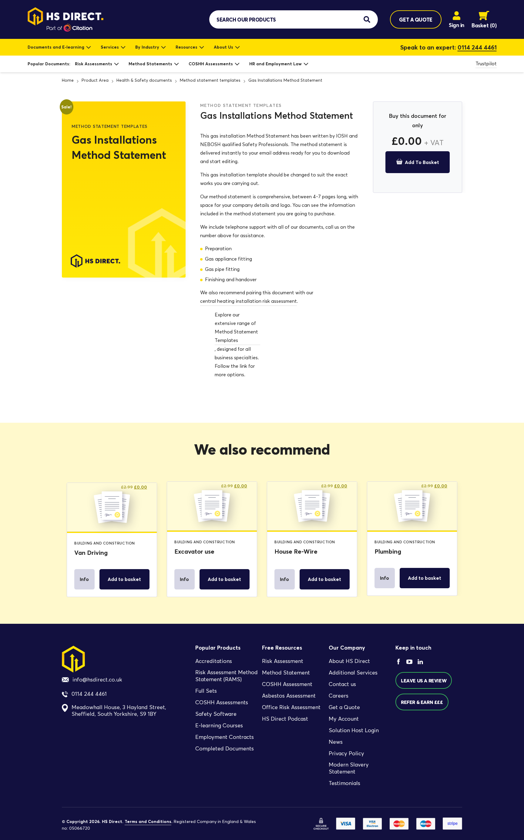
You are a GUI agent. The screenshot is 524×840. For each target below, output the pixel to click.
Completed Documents (224, 748)
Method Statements (150, 64)
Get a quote (415, 19)
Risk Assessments (93, 64)
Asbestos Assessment (289, 695)
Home (68, 80)
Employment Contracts (224, 737)
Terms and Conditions (148, 821)
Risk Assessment (282, 661)
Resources (186, 47)
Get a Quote (344, 707)
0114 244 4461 (477, 47)
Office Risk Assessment (291, 707)
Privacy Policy (346, 753)
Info (84, 579)
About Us (223, 47)
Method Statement (286, 672)
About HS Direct (349, 661)
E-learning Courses (219, 725)
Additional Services (353, 672)
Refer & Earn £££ (422, 702)
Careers (338, 695)
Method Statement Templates (236, 336)
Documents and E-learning (56, 47)
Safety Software (216, 714)
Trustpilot (486, 64)
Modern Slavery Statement (349, 768)
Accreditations (213, 661)
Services (110, 47)
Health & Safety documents (144, 80)
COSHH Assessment (287, 684)
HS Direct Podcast (285, 718)
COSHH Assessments (211, 64)
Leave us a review (423, 681)
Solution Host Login (354, 730)
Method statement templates (210, 80)
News (336, 742)
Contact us (342, 684)
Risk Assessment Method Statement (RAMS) (226, 676)
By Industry (147, 47)
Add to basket (422, 162)
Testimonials (344, 783)
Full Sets (206, 691)
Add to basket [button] (124, 579)
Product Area (95, 80)
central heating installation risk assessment (248, 301)
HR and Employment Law (275, 64)
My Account (344, 718)
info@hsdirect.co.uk (97, 679)
